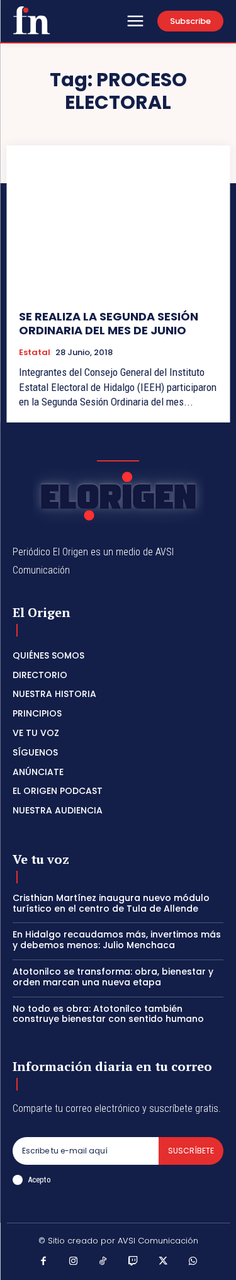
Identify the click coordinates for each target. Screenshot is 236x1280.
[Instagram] (74, 1262)
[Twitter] (163, 1262)
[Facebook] (43, 1262)
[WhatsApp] (193, 1262)
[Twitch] (133, 1262)
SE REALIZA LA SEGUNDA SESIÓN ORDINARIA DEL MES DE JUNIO (108, 323)
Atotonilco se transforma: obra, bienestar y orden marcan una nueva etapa (113, 976)
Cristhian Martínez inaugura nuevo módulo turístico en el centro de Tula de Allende (111, 903)
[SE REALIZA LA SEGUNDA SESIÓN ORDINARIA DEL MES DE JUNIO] (118, 227)
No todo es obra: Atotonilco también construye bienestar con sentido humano (108, 1014)
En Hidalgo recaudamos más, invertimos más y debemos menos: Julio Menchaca (117, 939)
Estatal (34, 353)
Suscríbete (191, 1150)
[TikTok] (103, 1262)
